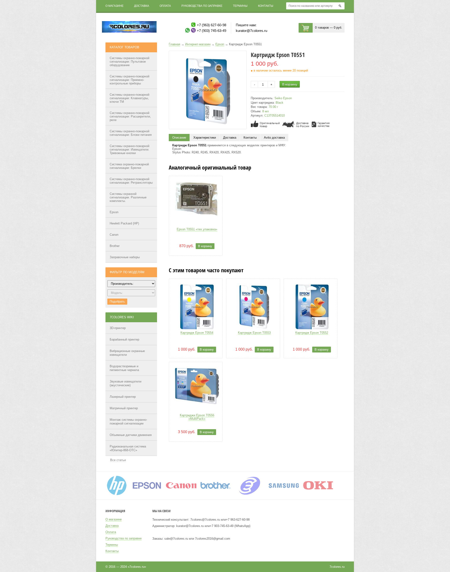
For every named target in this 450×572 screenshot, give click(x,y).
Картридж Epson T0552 (311, 332)
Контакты (265, 6)
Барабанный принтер (124, 339)
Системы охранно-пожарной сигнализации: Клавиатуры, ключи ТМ (129, 98)
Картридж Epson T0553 (254, 332)
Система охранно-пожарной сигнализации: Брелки (129, 166)
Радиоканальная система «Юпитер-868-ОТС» (128, 448)
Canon (114, 234)
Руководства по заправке (201, 6)
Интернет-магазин (197, 44)
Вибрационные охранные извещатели (127, 352)
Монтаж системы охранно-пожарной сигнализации (128, 421)
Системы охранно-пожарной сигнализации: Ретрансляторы (131, 180)
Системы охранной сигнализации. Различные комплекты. (128, 197)
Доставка (141, 6)
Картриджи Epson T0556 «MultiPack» (197, 416)
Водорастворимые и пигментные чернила (124, 368)
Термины (240, 6)
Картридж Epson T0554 (196, 332)
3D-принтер (118, 328)
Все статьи (118, 460)
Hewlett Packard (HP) (124, 223)
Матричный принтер (124, 408)
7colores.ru (337, 566)
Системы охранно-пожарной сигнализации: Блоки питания (131, 132)
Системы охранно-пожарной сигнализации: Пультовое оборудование (129, 61)
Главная (174, 44)
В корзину (289, 84)
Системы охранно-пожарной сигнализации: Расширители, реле (130, 116)
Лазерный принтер (123, 396)
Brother (115, 246)
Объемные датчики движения (131, 435)
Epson (114, 212)
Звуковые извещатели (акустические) (125, 383)
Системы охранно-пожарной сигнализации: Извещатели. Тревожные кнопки (129, 149)
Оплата (165, 6)
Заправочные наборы (125, 257)
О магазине (114, 6)
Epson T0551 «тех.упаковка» (197, 229)
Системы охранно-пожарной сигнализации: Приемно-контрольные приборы (129, 80)
